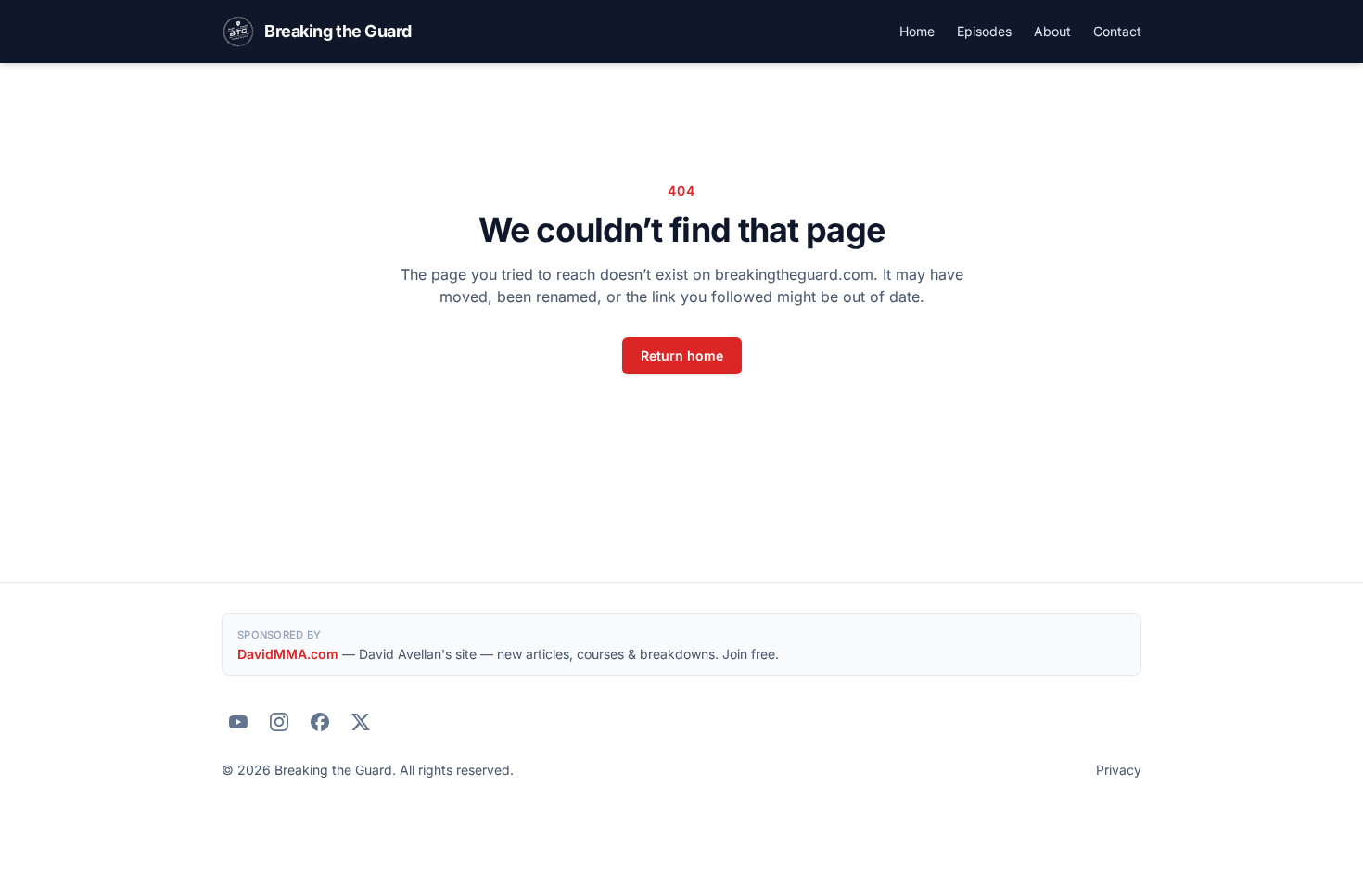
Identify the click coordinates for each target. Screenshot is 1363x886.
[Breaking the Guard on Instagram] (279, 722)
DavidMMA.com (287, 654)
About (1052, 31)
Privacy (1118, 770)
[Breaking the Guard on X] (360, 722)
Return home (682, 355)
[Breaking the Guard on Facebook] (320, 722)
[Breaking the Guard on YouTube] (238, 722)
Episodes (984, 31)
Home (917, 31)
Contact (1117, 31)
